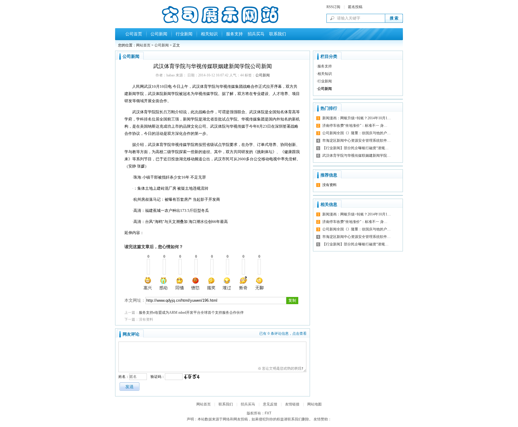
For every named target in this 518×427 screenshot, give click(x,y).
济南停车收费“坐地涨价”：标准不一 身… (354, 125)
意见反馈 (270, 404)
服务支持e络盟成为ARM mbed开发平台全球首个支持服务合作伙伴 (191, 312)
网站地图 (314, 404)
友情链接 (292, 404)
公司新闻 (158, 34)
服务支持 (234, 34)
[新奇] (243, 283)
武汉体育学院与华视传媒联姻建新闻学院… (356, 155)
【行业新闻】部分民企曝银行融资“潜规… (355, 148)
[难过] (227, 283)
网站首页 (143, 45)
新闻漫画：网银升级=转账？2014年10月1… (356, 118)
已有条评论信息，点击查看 (283, 333)
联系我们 (276, 34)
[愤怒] (195, 283)
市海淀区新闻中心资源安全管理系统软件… (356, 140)
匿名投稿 (355, 7)
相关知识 (209, 34)
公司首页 (133, 34)
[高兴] (148, 283)
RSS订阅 (333, 7)
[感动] (163, 283)
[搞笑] (211, 283)
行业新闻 (184, 34)
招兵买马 (254, 34)
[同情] (179, 283)
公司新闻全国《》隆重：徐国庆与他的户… (356, 133)
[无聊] (259, 283)
